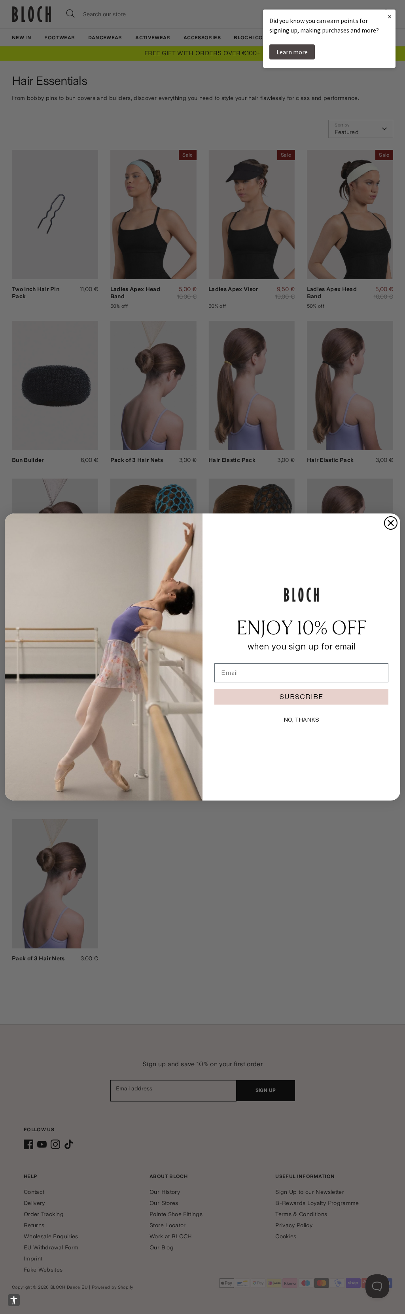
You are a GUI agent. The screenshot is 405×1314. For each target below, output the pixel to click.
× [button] (390, 16)
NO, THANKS (301, 719)
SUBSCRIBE (301, 696)
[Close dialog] (390, 523)
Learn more (292, 52)
